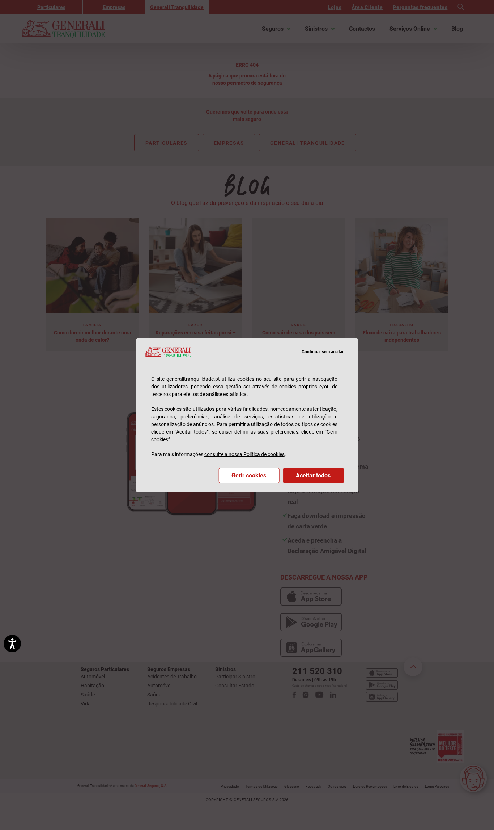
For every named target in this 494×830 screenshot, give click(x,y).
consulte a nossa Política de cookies (244, 454)
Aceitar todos (313, 475)
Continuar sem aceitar (323, 351)
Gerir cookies (248, 475)
